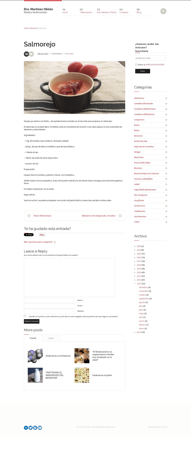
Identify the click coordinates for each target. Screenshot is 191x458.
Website (80, 311)
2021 (139, 261)
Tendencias (139, 211)
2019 (139, 269)
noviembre (143, 291)
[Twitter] (31, 428)
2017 (139, 276)
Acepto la (151, 65)
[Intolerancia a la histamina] (35, 355)
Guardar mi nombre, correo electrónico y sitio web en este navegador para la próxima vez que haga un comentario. (73, 316)
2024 (139, 250)
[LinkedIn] (26, 428)
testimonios (140, 216)
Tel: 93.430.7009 (83, 427)
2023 (139, 254)
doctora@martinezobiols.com (103, 427)
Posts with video (142, 163)
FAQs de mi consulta (144, 146)
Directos (138, 136)
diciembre (143, 287)
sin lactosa (139, 206)
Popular (33, 338)
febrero (142, 325)
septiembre (144, 298)
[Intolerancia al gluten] (81, 375)
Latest (51, 338)
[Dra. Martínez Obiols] (38, 9)
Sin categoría (140, 195)
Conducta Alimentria (144, 114)
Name (80, 300)
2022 (139, 257)
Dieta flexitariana (42, 216)
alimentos (139, 98)
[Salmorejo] (74, 87)
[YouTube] (40, 428)
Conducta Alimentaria (144, 109)
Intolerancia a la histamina (58, 356)
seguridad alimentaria (145, 189)
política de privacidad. (154, 64)
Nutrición (139, 157)
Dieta (137, 125)
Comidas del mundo (143, 103)
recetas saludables (143, 179)
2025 (139, 246)
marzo (142, 321)
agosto (142, 302)
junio (141, 310)
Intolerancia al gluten (102, 375)
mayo (141, 313)
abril (141, 317)
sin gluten (139, 200)
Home (26, 28)
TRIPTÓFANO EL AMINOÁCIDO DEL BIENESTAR (55, 375)
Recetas (33, 28)
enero (141, 328)
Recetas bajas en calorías (146, 173)
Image (137, 152)
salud (136, 184)
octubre (142, 295)
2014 (139, 332)
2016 (139, 280)
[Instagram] (35, 428)
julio (141, 306)
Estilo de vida (140, 141)
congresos (139, 120)
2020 (139, 265)
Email (80, 306)
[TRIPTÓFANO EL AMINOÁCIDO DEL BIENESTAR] (35, 375)
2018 (139, 272)
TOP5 (136, 222)
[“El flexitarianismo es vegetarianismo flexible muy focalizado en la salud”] (81, 355)
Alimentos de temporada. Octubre (98, 216)
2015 (139, 284)
